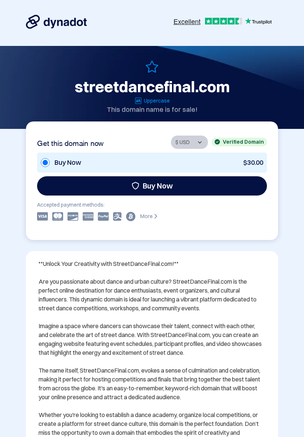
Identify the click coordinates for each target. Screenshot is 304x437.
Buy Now (158, 185)
